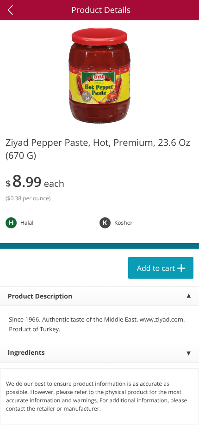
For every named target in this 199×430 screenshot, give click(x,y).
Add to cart (156, 268)
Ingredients (26, 352)
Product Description (40, 296)
